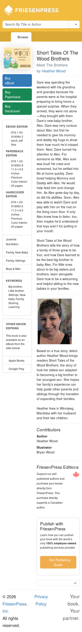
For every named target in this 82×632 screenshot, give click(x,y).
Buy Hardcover (13, 108)
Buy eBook (10, 80)
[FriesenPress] (34, 10)
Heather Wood (54, 71)
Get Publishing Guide (59, 562)
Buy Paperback (13, 94)
